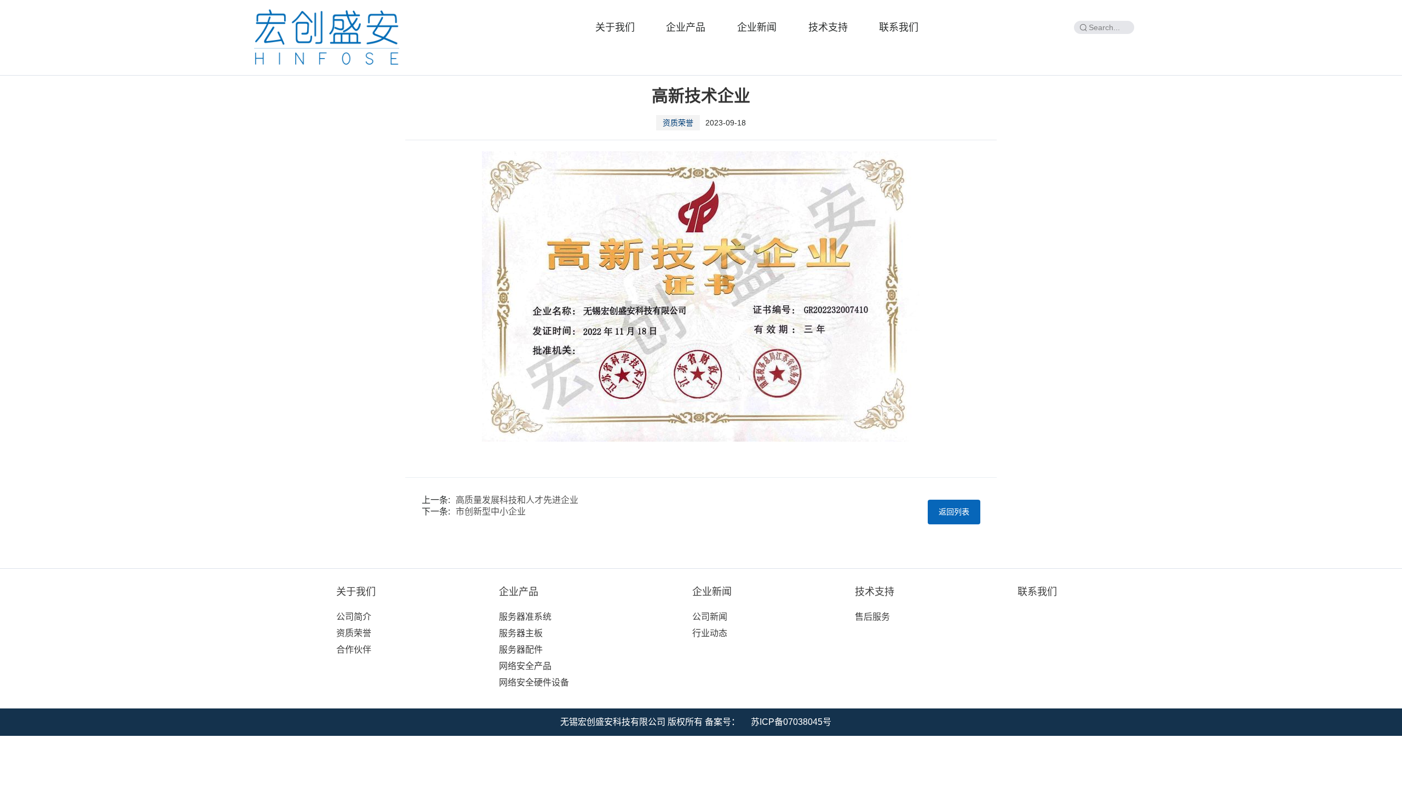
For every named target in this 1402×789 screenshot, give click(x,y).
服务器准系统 (525, 616)
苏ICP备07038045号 (791, 722)
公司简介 (353, 616)
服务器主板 (521, 633)
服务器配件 (521, 649)
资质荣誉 (353, 633)
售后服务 (872, 616)
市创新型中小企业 (491, 511)
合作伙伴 (353, 649)
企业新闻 (757, 27)
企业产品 (685, 27)
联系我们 (898, 27)
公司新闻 (709, 616)
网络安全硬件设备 (534, 682)
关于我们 (615, 27)
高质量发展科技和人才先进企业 (517, 500)
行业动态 (709, 633)
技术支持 (828, 27)
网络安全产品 (525, 666)
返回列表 (954, 511)
